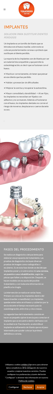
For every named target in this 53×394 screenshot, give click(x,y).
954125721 (29, 357)
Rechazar (28, 387)
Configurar (14, 387)
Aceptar (40, 387)
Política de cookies (26, 381)
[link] (26, 9)
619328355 (42, 357)
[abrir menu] (4, 9)
